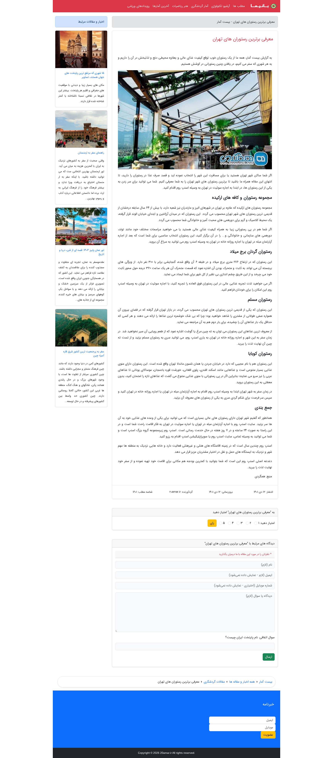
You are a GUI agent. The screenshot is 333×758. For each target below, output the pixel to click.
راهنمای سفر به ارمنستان (91, 153)
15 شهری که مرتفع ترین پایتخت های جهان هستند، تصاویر (84, 75)
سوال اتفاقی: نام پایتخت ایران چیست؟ (250, 637)
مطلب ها (239, 6)
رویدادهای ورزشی (138, 6)
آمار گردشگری (199, 6)
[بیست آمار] (263, 6)
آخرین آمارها (161, 6)
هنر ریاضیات (180, 6)
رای (212, 523)
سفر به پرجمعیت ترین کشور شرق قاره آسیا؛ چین (83, 354)
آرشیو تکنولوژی (220, 6)
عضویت (268, 734)
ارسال (268, 656)
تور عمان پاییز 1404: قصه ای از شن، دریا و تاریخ (81, 252)
